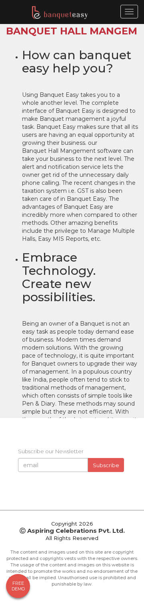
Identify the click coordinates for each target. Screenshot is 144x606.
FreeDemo (18, 586)
